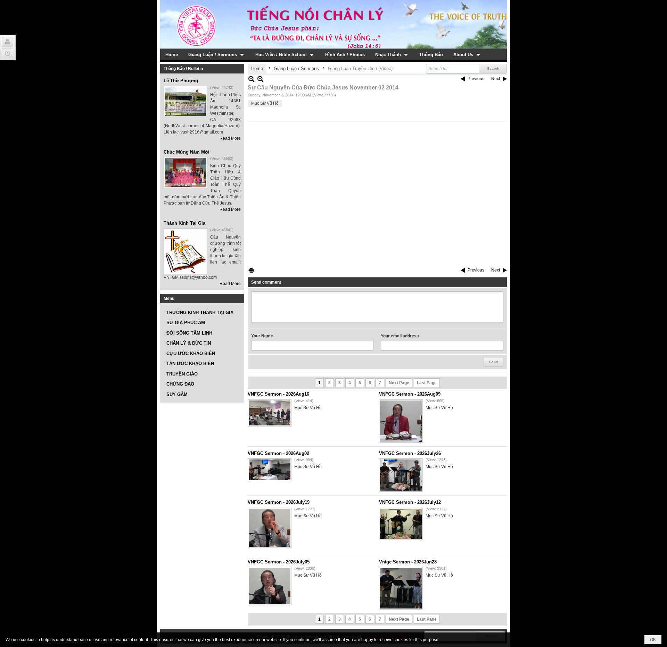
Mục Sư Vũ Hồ (265, 103)
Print (251, 270)
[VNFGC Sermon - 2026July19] (269, 528)
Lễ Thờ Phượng (181, 80)
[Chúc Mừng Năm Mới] (185, 172)
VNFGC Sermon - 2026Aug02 (278, 453)
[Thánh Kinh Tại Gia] (185, 251)
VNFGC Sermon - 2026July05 (279, 561)
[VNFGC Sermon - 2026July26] (401, 475)
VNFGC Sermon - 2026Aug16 (278, 394)
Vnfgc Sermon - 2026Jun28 (408, 561)
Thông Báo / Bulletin (183, 68)
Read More (230, 138)
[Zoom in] (251, 79)
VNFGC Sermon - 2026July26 (410, 453)
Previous (476, 78)
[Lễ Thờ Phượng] (185, 101)
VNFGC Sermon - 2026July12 (410, 502)
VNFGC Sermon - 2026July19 (279, 502)
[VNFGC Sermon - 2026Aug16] (269, 412)
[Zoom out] (260, 79)
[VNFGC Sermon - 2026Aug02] (269, 469)
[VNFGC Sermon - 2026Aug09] (401, 421)
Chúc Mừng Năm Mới (186, 152)
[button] (216, 54)
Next (495, 78)
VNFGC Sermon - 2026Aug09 (409, 394)
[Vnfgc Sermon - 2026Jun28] (401, 588)
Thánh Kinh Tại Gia (184, 223)
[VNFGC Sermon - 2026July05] (269, 586)
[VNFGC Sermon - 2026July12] (401, 524)
